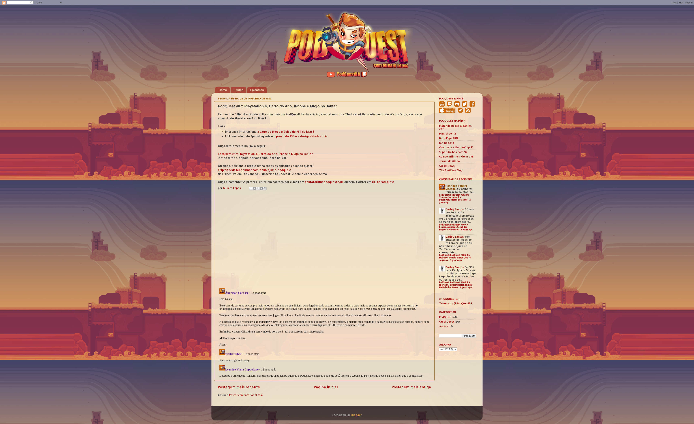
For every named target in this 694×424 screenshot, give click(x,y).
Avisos (443, 326)
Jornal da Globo (449, 161)
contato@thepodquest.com (324, 182)
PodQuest (445, 317)
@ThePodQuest (383, 182)
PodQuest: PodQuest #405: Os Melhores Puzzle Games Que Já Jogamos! (455, 257)
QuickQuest (446, 321)
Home (223, 89)
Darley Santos (454, 209)
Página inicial (326, 387)
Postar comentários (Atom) (246, 395)
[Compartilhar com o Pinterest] (265, 188)
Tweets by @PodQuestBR (455, 303)
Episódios (257, 89)
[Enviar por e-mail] (251, 188)
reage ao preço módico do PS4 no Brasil (286, 131)
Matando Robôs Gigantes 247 (455, 127)
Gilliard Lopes (232, 188)
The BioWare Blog (451, 170)
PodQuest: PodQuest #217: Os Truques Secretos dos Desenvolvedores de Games (454, 197)
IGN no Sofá (446, 142)
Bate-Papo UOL (449, 138)
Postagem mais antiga (411, 387)
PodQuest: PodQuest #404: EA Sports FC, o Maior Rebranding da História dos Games (455, 285)
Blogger (356, 415)
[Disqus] (324, 238)
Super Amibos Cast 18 (453, 152)
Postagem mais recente (239, 387)
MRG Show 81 (447, 133)
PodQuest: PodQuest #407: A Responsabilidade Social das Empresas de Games (453, 227)
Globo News (447, 165)
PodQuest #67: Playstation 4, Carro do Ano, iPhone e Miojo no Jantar (265, 154)
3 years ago (466, 229)
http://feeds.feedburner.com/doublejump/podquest (254, 170)
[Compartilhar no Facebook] (261, 188)
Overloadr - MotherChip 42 (456, 147)
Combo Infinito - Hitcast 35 (456, 156)
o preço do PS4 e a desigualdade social (301, 136)
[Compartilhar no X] (258, 188)
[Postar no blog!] (254, 188)
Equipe (238, 89)
